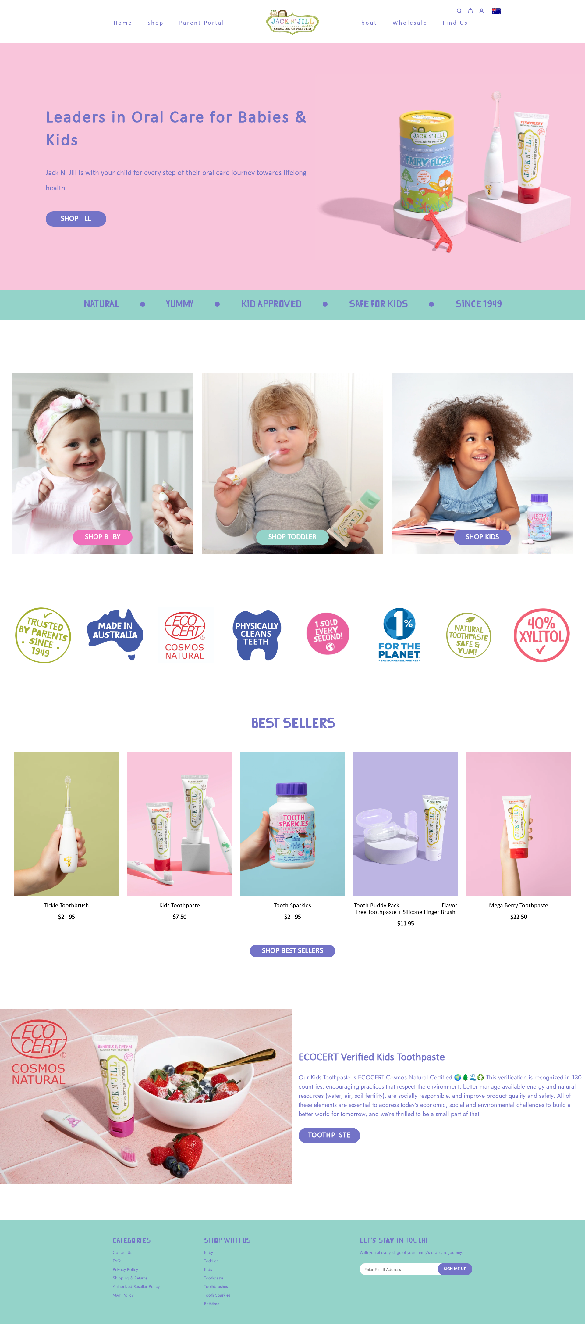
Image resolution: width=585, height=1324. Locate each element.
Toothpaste (329, 1135)
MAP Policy (123, 1295)
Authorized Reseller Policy (136, 1286)
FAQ (117, 1261)
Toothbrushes (216, 1286)
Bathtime (211, 1304)
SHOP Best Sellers (292, 951)
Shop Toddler (292, 537)
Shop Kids (482, 537)
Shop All (76, 219)
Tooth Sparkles (217, 1295)
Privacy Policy (125, 1269)
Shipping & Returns (130, 1278)
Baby (208, 1252)
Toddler (211, 1261)
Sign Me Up (455, 1269)
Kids (208, 1269)
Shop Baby (102, 537)
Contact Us (122, 1252)
